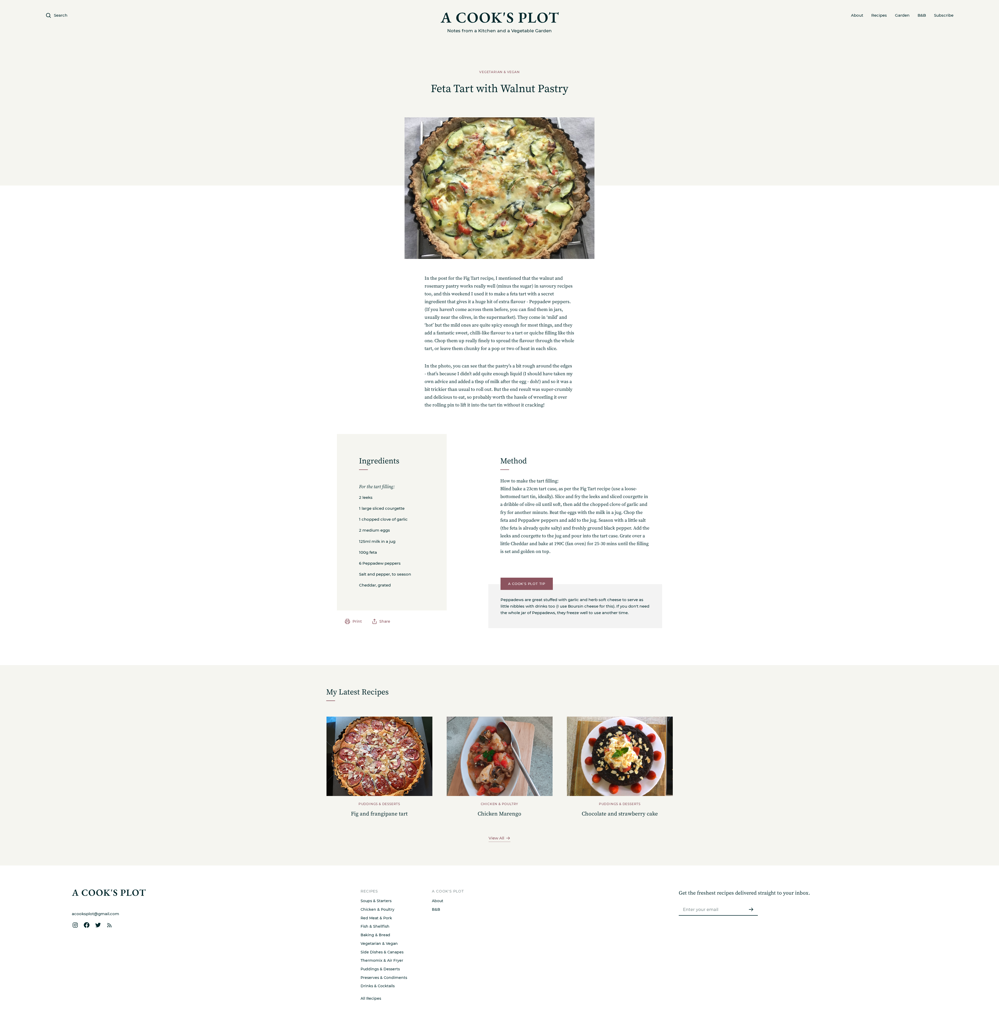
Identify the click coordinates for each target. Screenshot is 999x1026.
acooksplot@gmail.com (95, 913)
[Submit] (751, 909)
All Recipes (371, 998)
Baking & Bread (375, 935)
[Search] (805, 647)
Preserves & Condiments (384, 977)
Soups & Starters (376, 900)
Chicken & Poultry (377, 909)
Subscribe (943, 15)
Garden (902, 15)
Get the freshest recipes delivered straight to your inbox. (744, 893)
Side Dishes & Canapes (382, 952)
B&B (922, 15)
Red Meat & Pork (376, 918)
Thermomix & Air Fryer (382, 960)
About (857, 15)
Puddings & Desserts (380, 969)
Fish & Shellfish (375, 926)
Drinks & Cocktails (378, 986)
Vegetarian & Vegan (379, 943)
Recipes (879, 15)
